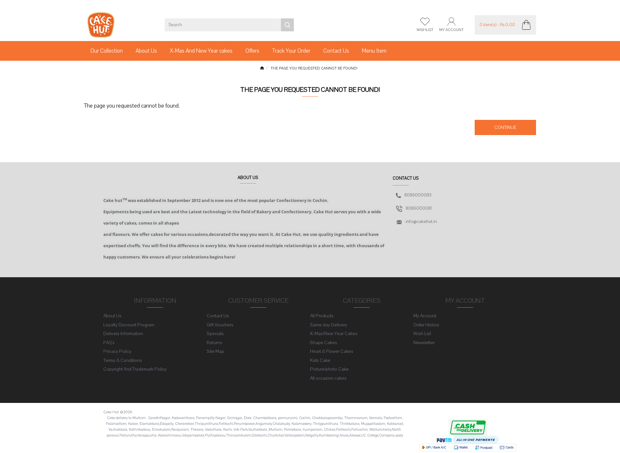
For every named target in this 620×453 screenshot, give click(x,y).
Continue (505, 127)
